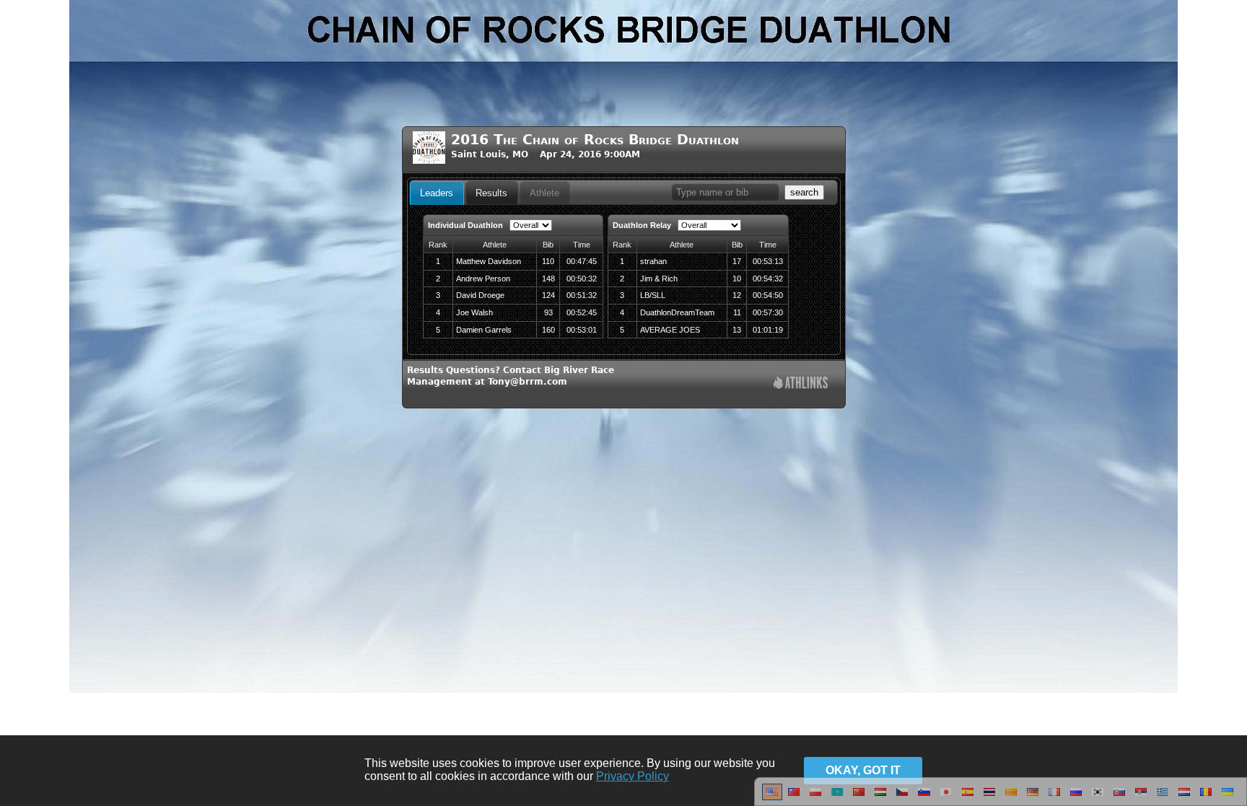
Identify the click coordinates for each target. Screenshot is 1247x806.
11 (737, 312)
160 (548, 329)
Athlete (544, 193)
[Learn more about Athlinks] (801, 384)
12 (736, 295)
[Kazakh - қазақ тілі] (837, 797)
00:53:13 (768, 261)
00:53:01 (581, 329)
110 (548, 261)
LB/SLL (652, 295)
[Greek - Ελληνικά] (1162, 797)
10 (736, 278)
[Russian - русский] (1076, 797)
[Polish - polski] (815, 797)
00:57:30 (768, 312)
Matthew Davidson (488, 261)
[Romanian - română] (1206, 797)
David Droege (480, 295)
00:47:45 (581, 261)
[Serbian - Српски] (1141, 797)
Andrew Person (483, 278)
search (804, 192)
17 (736, 261)
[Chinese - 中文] (794, 797)
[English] (772, 797)
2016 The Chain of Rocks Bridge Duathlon (595, 139)
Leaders (436, 193)
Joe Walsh (474, 312)
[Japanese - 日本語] (946, 797)
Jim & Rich (659, 278)
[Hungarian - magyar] (880, 797)
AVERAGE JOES (670, 329)
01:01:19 (768, 329)
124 (548, 295)
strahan (653, 261)
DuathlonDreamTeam (677, 312)
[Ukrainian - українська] (1227, 797)
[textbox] (725, 192)
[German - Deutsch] (1033, 797)
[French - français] (1054, 797)
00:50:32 (581, 278)
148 (548, 278)
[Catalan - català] (1011, 797)
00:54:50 (768, 295)
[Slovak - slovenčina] (1119, 797)
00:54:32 (768, 278)
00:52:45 (581, 312)
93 (548, 312)
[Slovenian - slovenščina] (924, 797)
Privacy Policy (632, 776)
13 (736, 329)
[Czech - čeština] (902, 797)
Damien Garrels (484, 329)
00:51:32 (581, 295)
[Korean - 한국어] (1098, 797)
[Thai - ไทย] (989, 797)
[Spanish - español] (968, 797)
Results (491, 193)
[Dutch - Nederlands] (1184, 797)
